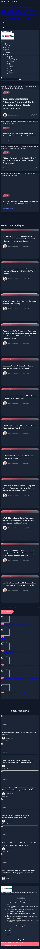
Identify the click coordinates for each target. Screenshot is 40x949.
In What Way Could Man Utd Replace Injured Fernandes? (18, 457)
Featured (7, 53)
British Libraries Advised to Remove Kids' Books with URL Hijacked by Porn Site (19, 584)
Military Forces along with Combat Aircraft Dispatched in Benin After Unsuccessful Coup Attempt (19, 160)
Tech (10, 70)
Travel (11, 72)
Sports (11, 68)
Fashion (7, 51)
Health (11, 58)
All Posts (7, 46)
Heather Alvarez (13, 115)
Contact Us (8, 74)
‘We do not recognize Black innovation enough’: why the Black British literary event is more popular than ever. (18, 552)
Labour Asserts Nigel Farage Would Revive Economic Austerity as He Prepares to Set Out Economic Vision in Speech (21, 902)
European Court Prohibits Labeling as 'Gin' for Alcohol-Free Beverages (18, 367)
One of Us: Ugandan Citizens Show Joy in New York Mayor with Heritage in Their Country (19, 271)
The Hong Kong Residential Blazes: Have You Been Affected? (15, 624)
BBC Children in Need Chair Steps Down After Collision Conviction (19, 427)
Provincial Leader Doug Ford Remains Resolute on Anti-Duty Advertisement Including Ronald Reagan (20, 14)
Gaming (11, 56)
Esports (7, 49)
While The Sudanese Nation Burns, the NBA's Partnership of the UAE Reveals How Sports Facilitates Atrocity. (18, 520)
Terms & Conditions (13, 942)
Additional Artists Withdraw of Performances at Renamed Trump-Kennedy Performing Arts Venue (18, 11)
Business (7, 47)
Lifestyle (11, 61)
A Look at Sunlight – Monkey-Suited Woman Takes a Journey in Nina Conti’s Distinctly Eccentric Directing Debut (19, 238)
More (6, 54)
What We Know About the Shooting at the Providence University (20, 302)
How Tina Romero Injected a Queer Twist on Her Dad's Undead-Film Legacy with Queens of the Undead (18, 873)
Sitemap (20, 942)
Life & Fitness (13, 60)
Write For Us (4, 942)
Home (6, 44)
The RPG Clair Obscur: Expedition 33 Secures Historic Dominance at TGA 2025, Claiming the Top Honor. (18, 18)
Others (11, 65)
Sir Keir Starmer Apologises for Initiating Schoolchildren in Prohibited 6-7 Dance (20, 665)
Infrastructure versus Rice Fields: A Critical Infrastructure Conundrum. (20, 397)
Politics (11, 67)
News (10, 63)
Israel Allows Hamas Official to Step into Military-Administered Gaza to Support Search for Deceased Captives (19, 488)
